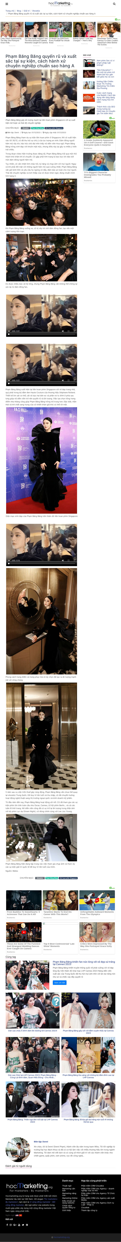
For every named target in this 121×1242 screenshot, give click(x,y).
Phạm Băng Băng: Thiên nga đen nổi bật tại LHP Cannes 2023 (33, 1120)
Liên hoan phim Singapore (54, 128)
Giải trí (27, 11)
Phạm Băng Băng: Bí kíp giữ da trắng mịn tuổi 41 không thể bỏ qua (88, 1120)
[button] (20, 1215)
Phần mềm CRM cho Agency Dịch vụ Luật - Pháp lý (97, 1204)
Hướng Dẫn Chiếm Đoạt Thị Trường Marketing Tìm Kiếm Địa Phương (106, 84)
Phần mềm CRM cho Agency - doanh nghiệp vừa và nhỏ (97, 1189)
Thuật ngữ (66, 1186)
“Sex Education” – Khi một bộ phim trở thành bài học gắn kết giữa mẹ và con (106, 73)
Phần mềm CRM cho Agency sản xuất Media (98, 1199)
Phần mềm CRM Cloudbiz (92, 1186)
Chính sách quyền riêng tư (68, 1206)
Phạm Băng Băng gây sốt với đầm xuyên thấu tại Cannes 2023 (88, 1031)
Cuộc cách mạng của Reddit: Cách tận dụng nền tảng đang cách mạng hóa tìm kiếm (106, 97)
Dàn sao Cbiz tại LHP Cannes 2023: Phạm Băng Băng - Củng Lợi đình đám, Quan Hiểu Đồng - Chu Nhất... (32, 1076)
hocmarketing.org (62, 1237)
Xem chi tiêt (59, 982)
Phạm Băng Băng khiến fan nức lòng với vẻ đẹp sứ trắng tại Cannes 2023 (84, 963)
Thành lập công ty (89, 1210)
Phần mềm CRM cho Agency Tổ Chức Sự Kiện (98, 1194)
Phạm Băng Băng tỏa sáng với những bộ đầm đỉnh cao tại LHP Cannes (88, 1076)
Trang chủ (10, 11)
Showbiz (36, 11)
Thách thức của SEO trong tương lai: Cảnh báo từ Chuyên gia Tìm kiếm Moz (106, 110)
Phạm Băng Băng (37, 128)
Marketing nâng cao (69, 1194)
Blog (19, 11)
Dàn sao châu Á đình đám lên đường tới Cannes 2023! (32, 1030)
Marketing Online (69, 1198)
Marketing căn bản (68, 1189)
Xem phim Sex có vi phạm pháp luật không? (106, 62)
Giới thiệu (66, 1210)
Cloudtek (85, 1207)
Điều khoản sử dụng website (68, 1202)
